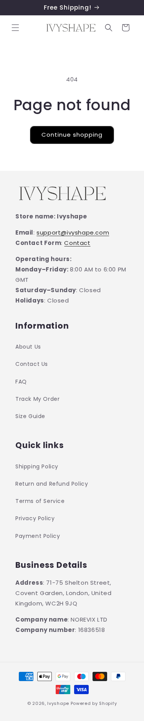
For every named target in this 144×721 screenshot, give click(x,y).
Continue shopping (72, 135)
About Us (28, 347)
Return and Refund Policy (51, 484)
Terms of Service (40, 501)
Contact (77, 243)
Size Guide (30, 416)
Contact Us (31, 364)
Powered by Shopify (94, 703)
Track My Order (37, 399)
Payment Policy (37, 536)
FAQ (21, 381)
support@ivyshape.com (72, 232)
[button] (15, 27)
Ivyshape (58, 703)
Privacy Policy (35, 518)
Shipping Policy (36, 466)
